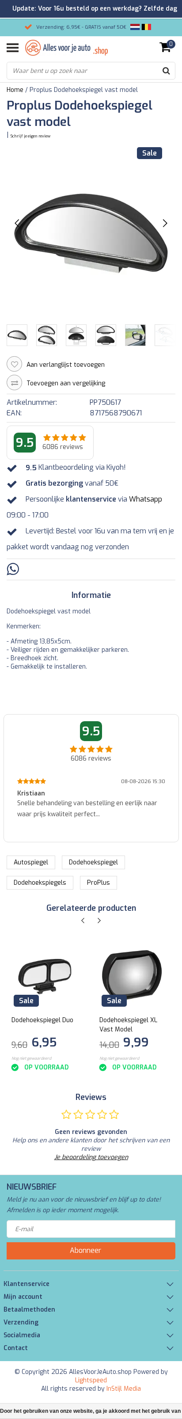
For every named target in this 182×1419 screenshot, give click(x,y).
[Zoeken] (166, 71)
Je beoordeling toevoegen (91, 1157)
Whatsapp (145, 499)
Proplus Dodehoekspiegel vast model (84, 90)
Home (15, 90)
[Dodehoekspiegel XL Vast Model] (132, 976)
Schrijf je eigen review (30, 136)
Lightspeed (91, 1380)
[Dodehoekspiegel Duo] (44, 976)
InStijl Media (123, 1389)
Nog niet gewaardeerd (31, 1058)
